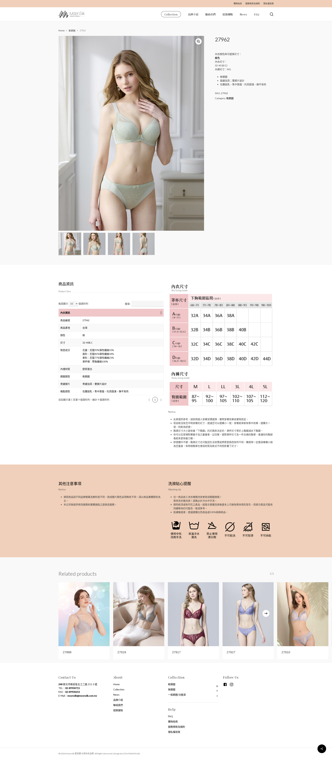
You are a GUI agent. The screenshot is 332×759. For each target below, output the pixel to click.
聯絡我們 (118, 705)
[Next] (265, 613)
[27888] (84, 614)
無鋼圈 (171, 689)
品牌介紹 (118, 699)
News (116, 694)
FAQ (170, 716)
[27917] (193, 614)
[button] (161, 313)
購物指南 (173, 721)
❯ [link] (161, 399)
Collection (118, 689)
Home (61, 30)
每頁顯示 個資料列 (73, 303)
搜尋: (127, 303)
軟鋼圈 (72, 30)
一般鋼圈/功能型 (177, 694)
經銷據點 (118, 710)
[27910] (302, 614)
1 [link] (155, 399)
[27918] (138, 614)
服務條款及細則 (176, 726)
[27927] (248, 614)
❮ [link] (149, 399)
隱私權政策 (174, 731)
